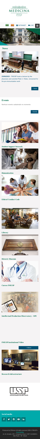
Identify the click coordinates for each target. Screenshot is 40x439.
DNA (12, 430)
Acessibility (20, 432)
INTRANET (22, 25)
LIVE (32, 25)
